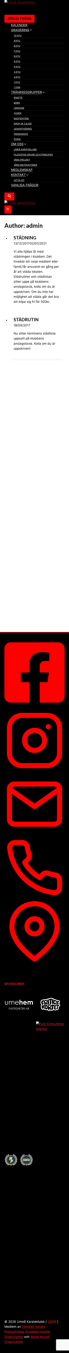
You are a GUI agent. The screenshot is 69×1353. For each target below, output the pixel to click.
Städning (25, 237)
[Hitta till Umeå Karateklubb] (34, 960)
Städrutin (26, 319)
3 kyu (17, 71)
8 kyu (17, 45)
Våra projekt (22, 159)
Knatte (18, 97)
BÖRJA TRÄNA (19, 18)
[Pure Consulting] (50, 1159)
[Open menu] (7, 209)
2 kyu (17, 77)
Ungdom (19, 108)
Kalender (19, 25)
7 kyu (17, 51)
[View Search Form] (9, 196)
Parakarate (21, 134)
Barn (17, 102)
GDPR (52, 1321)
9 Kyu (17, 40)
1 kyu (17, 82)
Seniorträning (23, 128)
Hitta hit (19, 180)
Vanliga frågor (24, 185)
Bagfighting (21, 118)
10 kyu (18, 35)
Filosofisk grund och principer (33, 154)
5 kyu (17, 61)
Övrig (17, 139)
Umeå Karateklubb (25, 149)
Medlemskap (22, 170)
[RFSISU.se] (18, 1159)
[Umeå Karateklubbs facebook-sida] (34, 706)
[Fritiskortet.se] (50, 1004)
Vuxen (17, 113)
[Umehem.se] (18, 1004)
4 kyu (17, 66)
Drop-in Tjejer (23, 123)
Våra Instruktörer (25, 165)
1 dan (17, 87)
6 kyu (17, 56)
